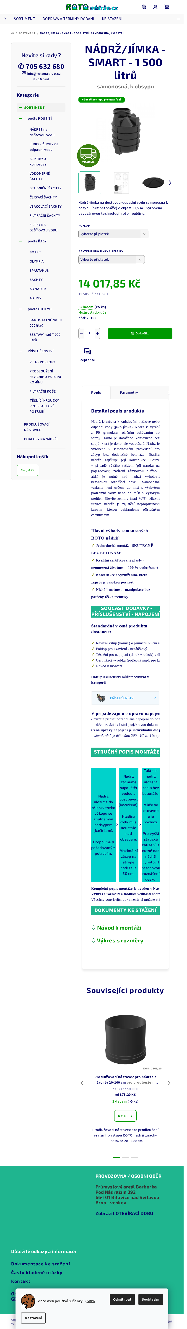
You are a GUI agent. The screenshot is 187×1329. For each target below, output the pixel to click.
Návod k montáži (119, 927)
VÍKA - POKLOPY (42, 362)
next (168, 1083)
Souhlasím (150, 1299)
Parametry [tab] (129, 392)
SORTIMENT (34, 107)
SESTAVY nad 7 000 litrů (45, 337)
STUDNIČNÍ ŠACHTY (45, 188)
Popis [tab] (96, 392)
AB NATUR (38, 288)
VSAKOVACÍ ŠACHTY (46, 206)
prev (82, 1083)
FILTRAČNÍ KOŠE (43, 391)
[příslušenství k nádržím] (125, 698)
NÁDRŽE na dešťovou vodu (42, 132)
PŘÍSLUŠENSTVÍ (40, 351)
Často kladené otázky (37, 1272)
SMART (35, 252)
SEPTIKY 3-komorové (38, 161)
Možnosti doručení (94, 312)
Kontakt (20, 1281)
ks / (27, 470)
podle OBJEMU (40, 309)
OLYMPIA (37, 261)
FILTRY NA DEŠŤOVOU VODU (43, 227)
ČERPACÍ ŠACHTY (43, 197)
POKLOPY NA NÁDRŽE (41, 439)
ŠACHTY (36, 279)
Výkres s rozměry (120, 940)
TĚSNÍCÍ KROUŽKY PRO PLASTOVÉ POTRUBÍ (44, 406)
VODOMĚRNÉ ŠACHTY (40, 176)
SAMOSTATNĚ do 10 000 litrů (46, 322)
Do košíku (142, 333)
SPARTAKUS (39, 270)
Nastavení (33, 1318)
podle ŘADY (37, 241)
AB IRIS (35, 298)
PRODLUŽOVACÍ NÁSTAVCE (36, 427)
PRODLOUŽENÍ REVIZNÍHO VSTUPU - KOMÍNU (46, 377)
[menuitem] (5, 19)
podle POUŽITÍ (40, 118)
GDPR (91, 1301)
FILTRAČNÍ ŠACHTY (45, 215)
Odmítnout (122, 1299)
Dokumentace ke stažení (40, 1263)
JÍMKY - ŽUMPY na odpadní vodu (44, 147)
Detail (122, 1116)
